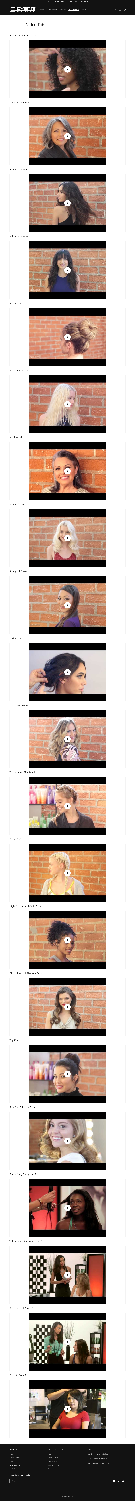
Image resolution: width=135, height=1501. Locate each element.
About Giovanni (14, 1458)
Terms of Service (53, 1469)
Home (11, 1454)
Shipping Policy (53, 1465)
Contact (12, 1469)
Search (50, 1454)
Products (12, 1461)
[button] (115, 9)
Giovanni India (69, 1496)
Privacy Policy (53, 1458)
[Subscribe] (45, 1481)
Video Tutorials (14, 1465)
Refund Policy (53, 1461)
